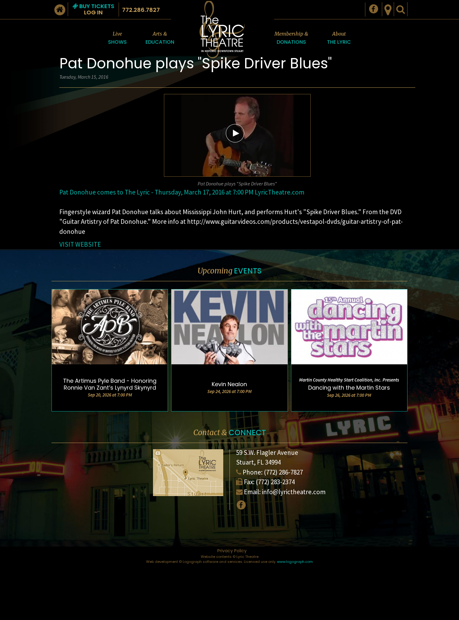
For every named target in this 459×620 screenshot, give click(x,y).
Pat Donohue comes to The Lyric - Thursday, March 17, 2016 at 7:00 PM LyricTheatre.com (181, 192)
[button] (235, 133)
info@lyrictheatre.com (294, 492)
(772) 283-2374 (275, 482)
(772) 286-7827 (283, 472)
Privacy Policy (232, 551)
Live (117, 38)
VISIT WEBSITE (80, 244)
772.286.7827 (141, 10)
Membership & (291, 38)
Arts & (160, 38)
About (339, 38)
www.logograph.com (295, 561)
